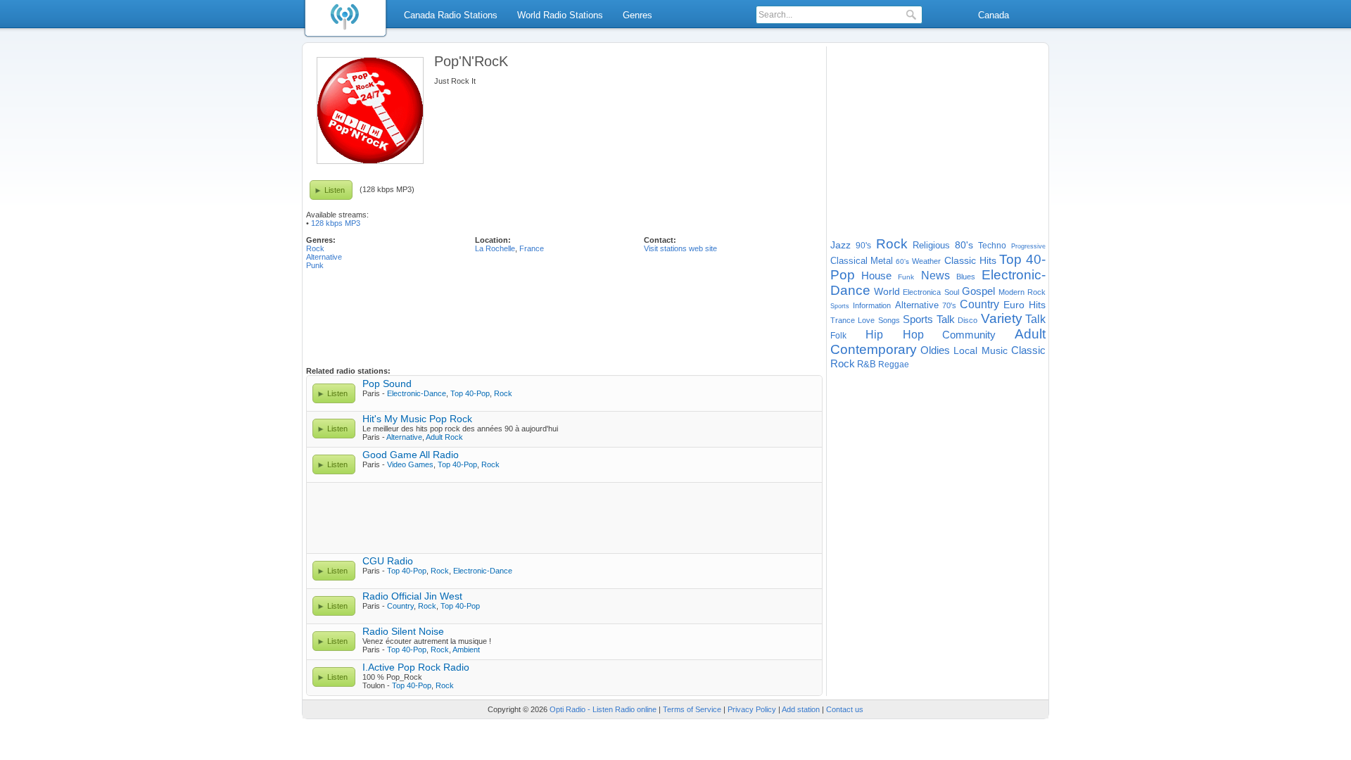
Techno (992, 246)
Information (872, 305)
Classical (849, 260)
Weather (926, 261)
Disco (967, 320)
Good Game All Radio (410, 454)
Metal (881, 260)
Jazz (840, 245)
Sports (839, 306)
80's (964, 245)
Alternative (324, 257)
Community (969, 335)
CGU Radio (387, 560)
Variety (1001, 318)
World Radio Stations (560, 15)
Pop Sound (387, 383)
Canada (993, 15)
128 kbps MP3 (335, 223)
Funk (906, 277)
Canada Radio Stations (450, 15)
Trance (842, 320)
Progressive (1028, 246)
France (531, 248)
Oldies (935, 350)
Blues (965, 276)
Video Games (410, 464)
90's (863, 246)
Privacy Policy (752, 709)
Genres (637, 15)
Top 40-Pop (470, 393)
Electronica (922, 292)
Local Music (980, 350)
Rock (315, 248)
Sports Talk (929, 319)
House (876, 275)
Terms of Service (692, 709)
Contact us (844, 709)
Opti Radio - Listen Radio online (603, 709)
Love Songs (878, 320)
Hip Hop (894, 335)
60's (902, 261)
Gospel (978, 291)
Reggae (893, 364)
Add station (801, 709)
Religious (931, 245)
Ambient (466, 649)
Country (400, 606)
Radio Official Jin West (412, 596)
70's (949, 305)
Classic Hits (970, 260)
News (935, 275)
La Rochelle (495, 248)
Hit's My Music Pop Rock (417, 418)
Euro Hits (1024, 304)
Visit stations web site (680, 248)
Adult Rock (444, 437)
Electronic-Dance (416, 393)
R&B (866, 364)
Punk (315, 265)
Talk (1035, 319)
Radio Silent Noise (403, 631)
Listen (334, 190)
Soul (951, 292)
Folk (838, 336)
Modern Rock (1022, 292)
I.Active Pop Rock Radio (415, 667)
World (887, 291)
